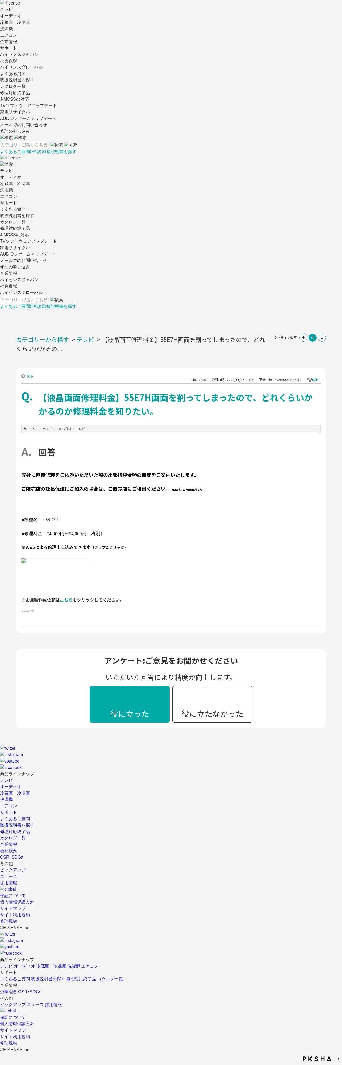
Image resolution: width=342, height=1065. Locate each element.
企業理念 (8, 991)
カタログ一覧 (13, 86)
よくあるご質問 (15, 818)
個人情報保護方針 (17, 902)
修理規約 (8, 921)
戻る (30, 376)
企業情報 (8, 41)
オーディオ (10, 16)
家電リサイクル (15, 112)
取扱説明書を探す (17, 80)
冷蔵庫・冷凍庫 (15, 22)
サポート (8, 48)
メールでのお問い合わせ (23, 125)
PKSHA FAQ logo (317, 1058)
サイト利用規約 (15, 915)
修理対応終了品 (15, 93)
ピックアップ (13, 870)
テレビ (6, 9)
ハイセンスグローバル (21, 67)
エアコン (8, 35)
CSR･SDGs (11, 857)
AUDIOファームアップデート (28, 118)
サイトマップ (13, 908)
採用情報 (8, 883)
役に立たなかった (212, 713)
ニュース (8, 876)
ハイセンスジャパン (19, 54)
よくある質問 (13, 73)
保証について (13, 895)
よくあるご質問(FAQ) (20, 151)
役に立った (129, 713)
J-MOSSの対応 (14, 99)
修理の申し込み (15, 131)
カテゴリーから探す (42, 339)
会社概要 (8, 850)
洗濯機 (6, 28)
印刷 (315, 379)
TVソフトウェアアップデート (28, 105)
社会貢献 (8, 60)
